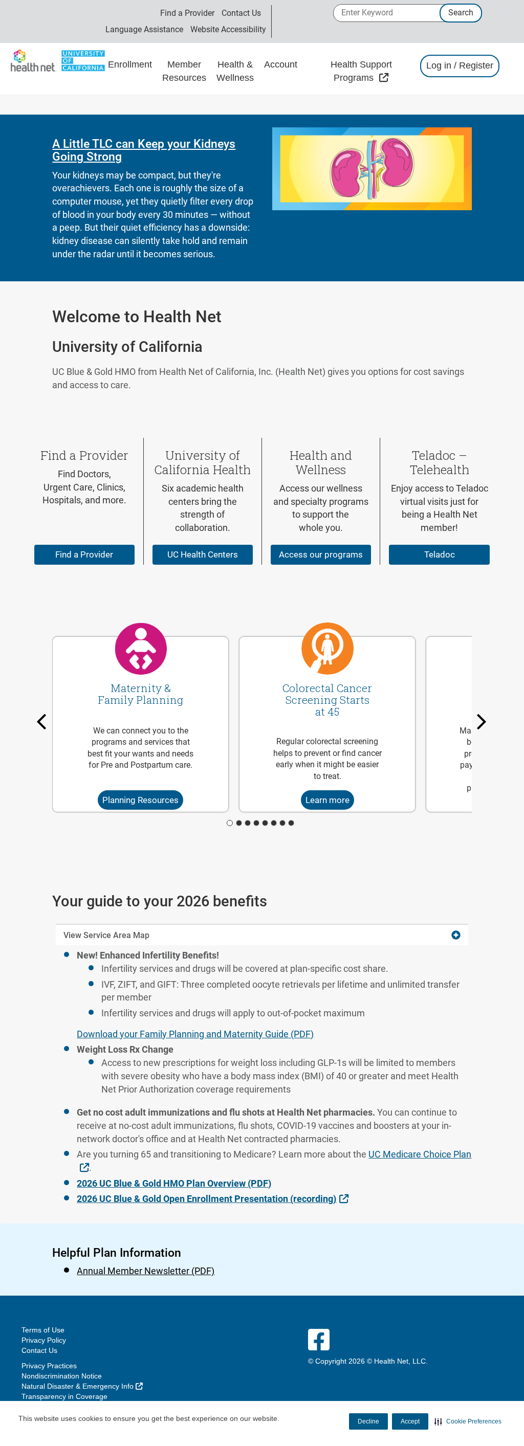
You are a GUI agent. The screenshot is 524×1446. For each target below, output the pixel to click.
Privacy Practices (49, 1366)
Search (460, 12)
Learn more (327, 800)
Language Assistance (144, 29)
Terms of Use (42, 1330)
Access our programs (321, 554)
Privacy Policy (43, 1340)
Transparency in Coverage (64, 1396)
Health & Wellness (235, 71)
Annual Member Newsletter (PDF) (145, 1270)
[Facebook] (319, 1340)
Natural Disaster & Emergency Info (82, 1386)
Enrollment (130, 64)
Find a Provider (187, 13)
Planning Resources (140, 800)
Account (280, 64)
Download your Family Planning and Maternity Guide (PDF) (195, 1034)
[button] (468, 1421)
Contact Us (241, 13)
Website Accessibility (228, 29)
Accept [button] (410, 1421)
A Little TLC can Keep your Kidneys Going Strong (143, 150)
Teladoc (439, 554)
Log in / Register (459, 65)
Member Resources (184, 71)
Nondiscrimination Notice (61, 1376)
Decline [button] (368, 1421)
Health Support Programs (370, 71)
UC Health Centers (202, 554)
